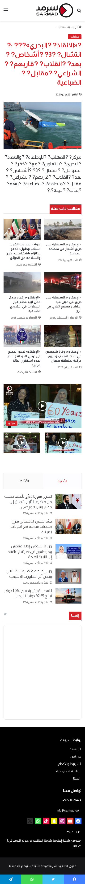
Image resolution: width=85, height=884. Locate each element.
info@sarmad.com (69, 810)
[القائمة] (6, 12)
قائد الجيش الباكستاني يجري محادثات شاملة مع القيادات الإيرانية (31, 526)
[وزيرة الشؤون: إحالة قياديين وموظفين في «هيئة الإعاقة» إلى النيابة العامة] (68, 551)
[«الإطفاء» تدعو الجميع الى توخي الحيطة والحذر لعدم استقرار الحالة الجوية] (22, 336)
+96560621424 (72, 800)
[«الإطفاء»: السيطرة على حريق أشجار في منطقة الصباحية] (62, 229)
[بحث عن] (79, 12)
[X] (30, 821)
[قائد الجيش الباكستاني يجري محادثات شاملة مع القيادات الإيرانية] (68, 526)
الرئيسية (73, 27)
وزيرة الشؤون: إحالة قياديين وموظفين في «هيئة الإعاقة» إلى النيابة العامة (30, 551)
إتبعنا (75, 615)
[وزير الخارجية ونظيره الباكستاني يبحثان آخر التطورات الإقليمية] (68, 576)
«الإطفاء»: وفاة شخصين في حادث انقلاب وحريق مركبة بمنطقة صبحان (63, 356)
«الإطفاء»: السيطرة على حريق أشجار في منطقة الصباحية (63, 248)
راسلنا (77, 778)
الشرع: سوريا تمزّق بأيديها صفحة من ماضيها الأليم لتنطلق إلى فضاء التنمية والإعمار (28, 501)
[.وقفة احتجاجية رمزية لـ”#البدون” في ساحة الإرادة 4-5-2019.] (63, 443)
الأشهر (23, 481)
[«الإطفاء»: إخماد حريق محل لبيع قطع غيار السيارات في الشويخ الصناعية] (22, 282)
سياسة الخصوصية (68, 771)
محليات (60, 27)
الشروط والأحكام (69, 764)
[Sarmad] (54, 10)
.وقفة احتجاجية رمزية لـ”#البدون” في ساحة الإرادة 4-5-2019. (65, 463)
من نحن (75, 756)
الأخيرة (62, 481)
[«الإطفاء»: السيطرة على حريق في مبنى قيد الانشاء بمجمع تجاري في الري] (62, 282)
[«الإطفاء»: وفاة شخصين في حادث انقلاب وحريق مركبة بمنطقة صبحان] (62, 336)
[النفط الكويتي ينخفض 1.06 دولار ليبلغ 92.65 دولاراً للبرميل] (68, 596)
